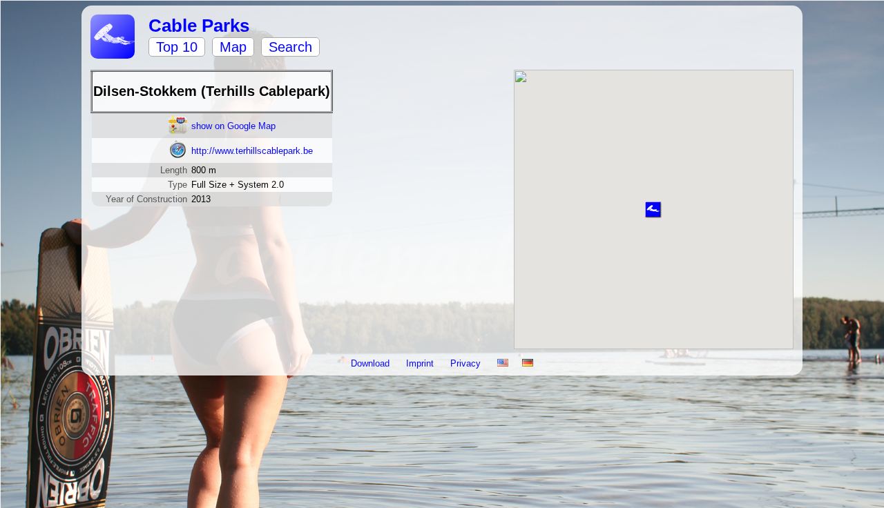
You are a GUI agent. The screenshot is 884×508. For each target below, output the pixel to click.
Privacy (466, 363)
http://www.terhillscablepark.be (252, 151)
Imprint (421, 363)
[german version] (527, 363)
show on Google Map (233, 126)
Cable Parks (198, 25)
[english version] (502, 363)
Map (233, 47)
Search (290, 47)
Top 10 (177, 47)
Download (371, 363)
